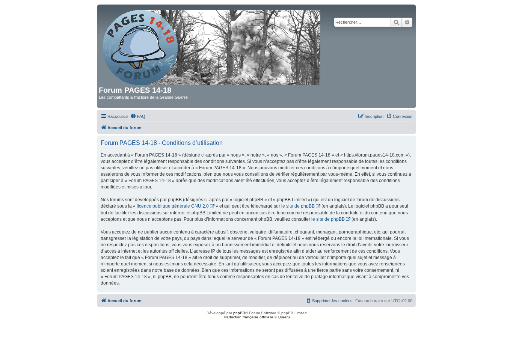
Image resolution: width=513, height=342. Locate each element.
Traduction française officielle (248, 317)
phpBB (239, 313)
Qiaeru (284, 317)
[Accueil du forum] (212, 46)
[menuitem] (137, 116)
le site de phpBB (298, 206)
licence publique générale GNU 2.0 (173, 206)
